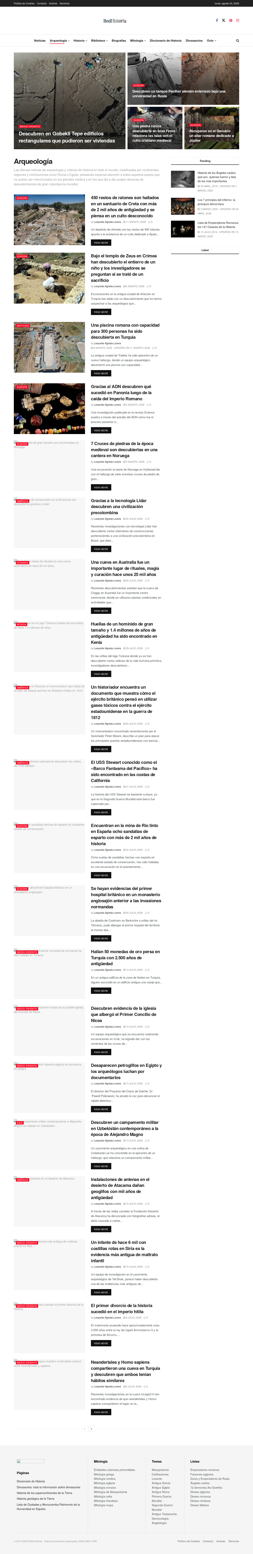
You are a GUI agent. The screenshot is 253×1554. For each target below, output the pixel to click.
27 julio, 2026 (134, 786)
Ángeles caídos (200, 1483)
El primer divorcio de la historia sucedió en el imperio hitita (121, 1308)
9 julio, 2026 (133, 1317)
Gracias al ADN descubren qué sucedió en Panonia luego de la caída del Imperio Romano (121, 392)
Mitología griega (104, 1474)
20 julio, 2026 (134, 912)
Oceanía (22, 562)
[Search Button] (237, 40)
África (21, 624)
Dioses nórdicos (200, 1501)
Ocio (210, 40)
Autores (53, 3)
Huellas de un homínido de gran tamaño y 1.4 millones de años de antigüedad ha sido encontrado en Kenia (124, 633)
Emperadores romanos (204, 1470)
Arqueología (58, 40)
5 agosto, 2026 (134, 404)
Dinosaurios (194, 40)
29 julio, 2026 (134, 580)
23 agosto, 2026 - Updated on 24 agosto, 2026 (163, 103)
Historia (79, 40)
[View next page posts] (91, 1429)
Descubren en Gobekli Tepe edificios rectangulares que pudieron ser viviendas (67, 137)
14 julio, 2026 (134, 969)
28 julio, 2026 (134, 723)
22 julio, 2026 (134, 849)
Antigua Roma (161, 1492)
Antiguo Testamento (164, 1514)
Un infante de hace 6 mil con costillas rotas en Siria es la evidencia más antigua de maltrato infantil (124, 1251)
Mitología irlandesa (106, 1501)
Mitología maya (103, 1505)
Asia (20, 1122)
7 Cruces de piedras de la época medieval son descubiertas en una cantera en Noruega (124, 449)
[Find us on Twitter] (223, 20)
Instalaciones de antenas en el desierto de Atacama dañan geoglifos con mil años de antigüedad (120, 1188)
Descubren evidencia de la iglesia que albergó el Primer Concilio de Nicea (123, 1014)
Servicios (65, 3)
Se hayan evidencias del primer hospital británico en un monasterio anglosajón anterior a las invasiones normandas (126, 897)
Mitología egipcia (104, 1483)
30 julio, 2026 (134, 518)
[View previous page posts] (84, 1429)
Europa (139, 85)
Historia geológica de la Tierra (35, 1499)
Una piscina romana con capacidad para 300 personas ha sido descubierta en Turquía (125, 331)
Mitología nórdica (104, 1479)
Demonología (160, 1518)
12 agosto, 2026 (144, 148)
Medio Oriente (30, 126)
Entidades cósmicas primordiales (114, 1470)
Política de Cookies (24, 3)
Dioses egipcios (200, 1492)
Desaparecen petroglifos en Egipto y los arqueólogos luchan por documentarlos (126, 1071)
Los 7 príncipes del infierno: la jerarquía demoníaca (216, 202)
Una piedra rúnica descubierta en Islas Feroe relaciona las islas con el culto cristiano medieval (153, 133)
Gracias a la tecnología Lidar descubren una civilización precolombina (118, 506)
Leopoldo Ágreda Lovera (35, 148)
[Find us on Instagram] (237, 20)
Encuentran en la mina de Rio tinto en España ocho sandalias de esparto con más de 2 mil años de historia (124, 834)
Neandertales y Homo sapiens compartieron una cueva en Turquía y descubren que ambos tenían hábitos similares (125, 1371)
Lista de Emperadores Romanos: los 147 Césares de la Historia (218, 225)
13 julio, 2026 (134, 1083)
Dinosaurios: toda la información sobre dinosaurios (48, 1487)
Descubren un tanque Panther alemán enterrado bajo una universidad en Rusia (179, 93)
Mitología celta (103, 1496)
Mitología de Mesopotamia (110, 1492)
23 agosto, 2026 (63, 148)
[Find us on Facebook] (217, 20)
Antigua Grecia (161, 1483)
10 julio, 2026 (134, 1203)
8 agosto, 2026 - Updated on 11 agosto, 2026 (121, 347)
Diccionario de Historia (165, 40)
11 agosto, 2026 (201, 148)
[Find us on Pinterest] (230, 20)
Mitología (136, 40)
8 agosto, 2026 (134, 286)
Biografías (119, 40)
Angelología (159, 1523)
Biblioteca (98, 40)
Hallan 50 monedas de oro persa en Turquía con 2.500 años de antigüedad (125, 957)
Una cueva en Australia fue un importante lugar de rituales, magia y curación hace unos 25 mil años (125, 568)
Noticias (39, 40)
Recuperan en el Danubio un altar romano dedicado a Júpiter (211, 135)
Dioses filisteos (199, 1505)
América (22, 501)
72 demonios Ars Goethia (206, 1487)
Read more (102, 242)
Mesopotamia (160, 1470)
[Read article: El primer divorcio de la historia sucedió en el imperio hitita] (49, 1327)
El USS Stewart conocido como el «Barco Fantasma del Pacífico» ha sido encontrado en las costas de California (124, 771)
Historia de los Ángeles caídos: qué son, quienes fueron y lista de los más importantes (217, 177)
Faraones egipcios (201, 1474)
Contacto (42, 3)
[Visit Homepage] (115, 20)
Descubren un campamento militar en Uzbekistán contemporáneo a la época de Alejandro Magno (125, 1128)
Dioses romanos (200, 1496)
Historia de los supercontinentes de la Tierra (44, 1493)
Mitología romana (105, 1487)
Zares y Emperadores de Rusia (209, 1479)
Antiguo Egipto (161, 1487)
